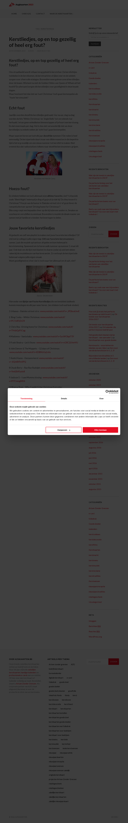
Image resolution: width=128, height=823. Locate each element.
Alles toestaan (100, 430)
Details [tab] (64, 398)
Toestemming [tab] (26, 398)
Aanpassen (62, 430)
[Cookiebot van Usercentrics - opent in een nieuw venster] (107, 392)
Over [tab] (101, 398)
